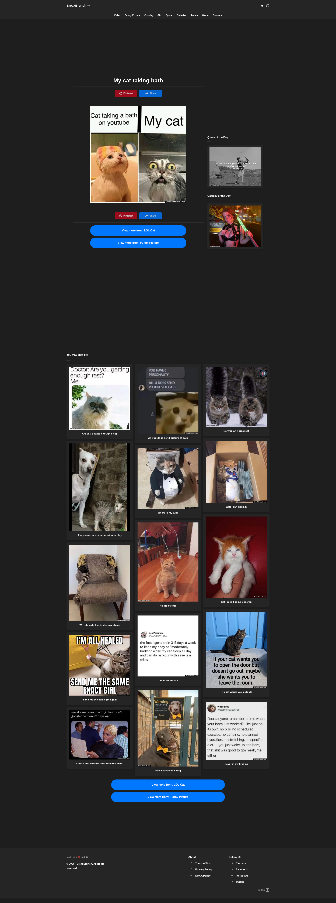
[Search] (268, 6)
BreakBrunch (84, 863)
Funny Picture (132, 15)
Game (205, 15)
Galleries (181, 15)
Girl (160, 15)
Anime (194, 15)
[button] (262, 6)
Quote (169, 15)
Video (117, 15)
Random (217, 15)
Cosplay (148, 15)
